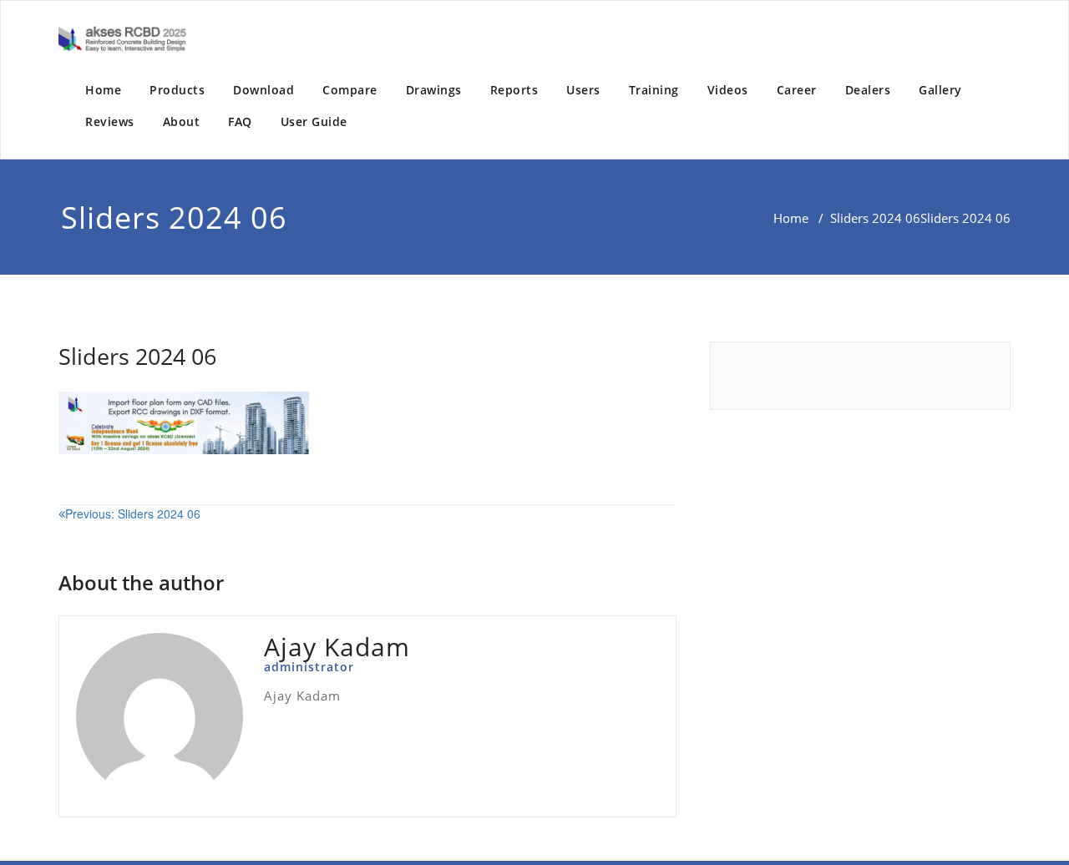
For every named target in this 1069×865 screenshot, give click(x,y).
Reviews (109, 121)
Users (583, 90)
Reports (514, 90)
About (181, 121)
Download (263, 90)
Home (103, 90)
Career (797, 90)
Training (654, 90)
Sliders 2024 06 (875, 218)
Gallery (940, 90)
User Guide (314, 121)
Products (177, 90)
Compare (349, 90)
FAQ (240, 121)
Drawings (434, 90)
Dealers (868, 90)
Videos (727, 90)
